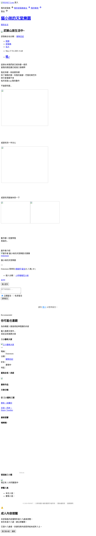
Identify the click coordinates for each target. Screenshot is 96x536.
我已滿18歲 (6, 531)
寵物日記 (20, 36)
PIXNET (30, 503)
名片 (7, 47)
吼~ (8, 56)
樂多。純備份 (6, 403)
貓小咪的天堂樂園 (16, 18)
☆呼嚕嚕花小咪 (22, 276)
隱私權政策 (61, 503)
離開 (13, 531)
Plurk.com (21, 472)
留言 (23, 269)
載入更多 (5, 284)
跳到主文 (4, 25)
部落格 (8, 44)
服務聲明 (70, 503)
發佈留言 (5, 298)
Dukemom (5, 256)
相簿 (7, 41)
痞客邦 (18, 269)
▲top (3, 280)
